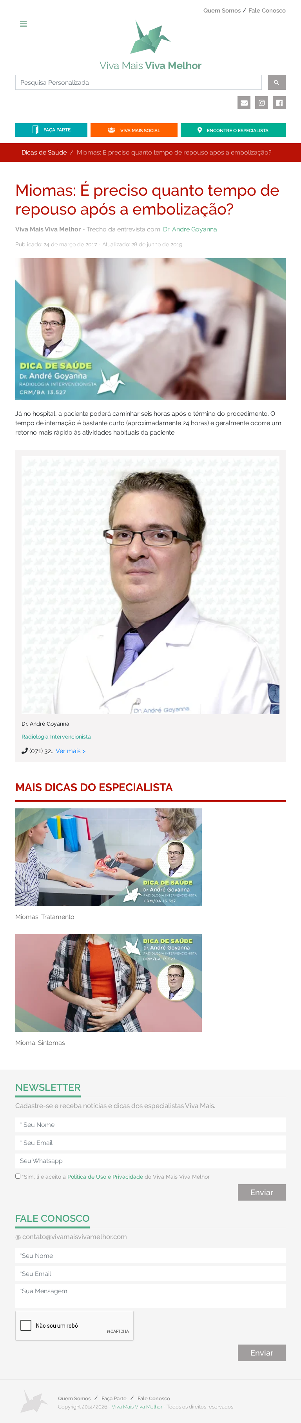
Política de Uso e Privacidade (105, 1177)
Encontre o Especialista (237, 130)
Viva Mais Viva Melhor (137, 1407)
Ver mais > (70, 751)
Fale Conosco (267, 10)
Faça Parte (56, 130)
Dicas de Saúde (44, 152)
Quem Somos (222, 10)
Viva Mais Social (139, 130)
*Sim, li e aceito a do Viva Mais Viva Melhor (115, 1177)
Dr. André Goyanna (190, 229)
